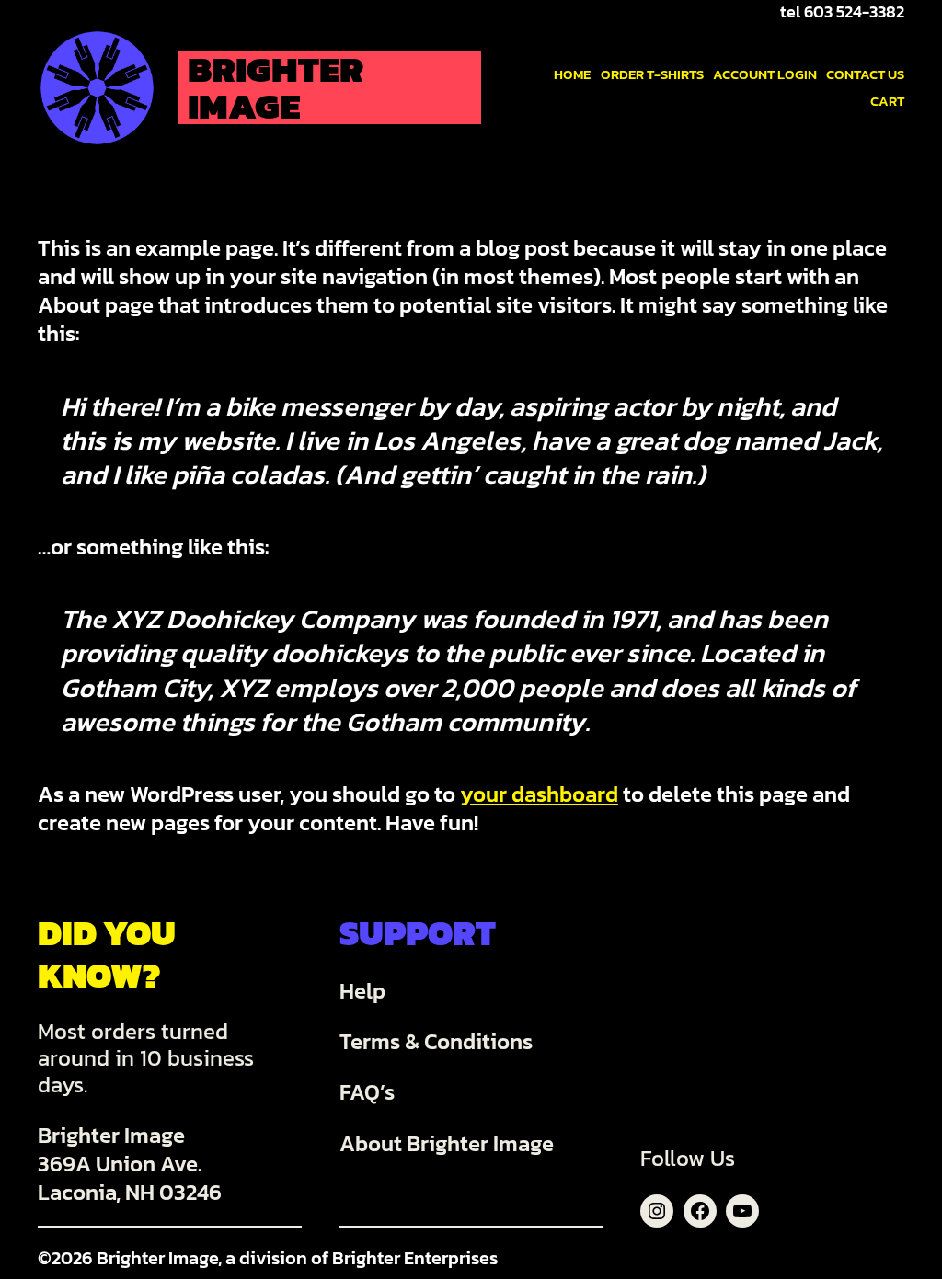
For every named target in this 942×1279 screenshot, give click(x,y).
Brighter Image (275, 87)
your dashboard (539, 794)
